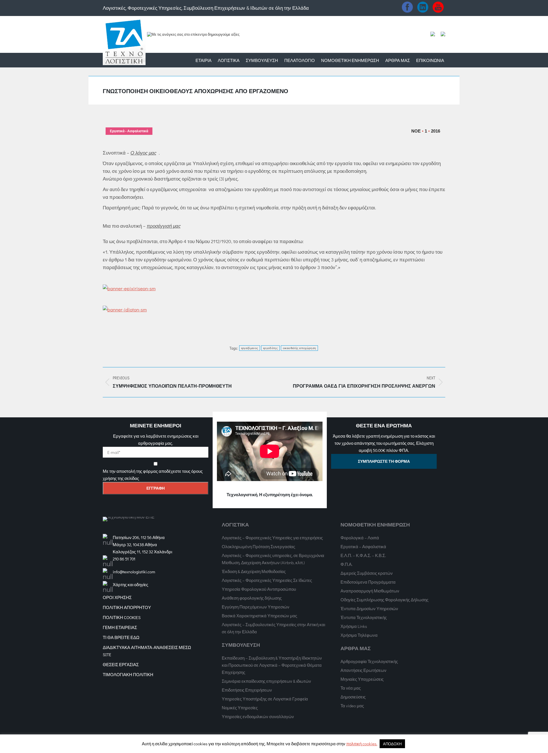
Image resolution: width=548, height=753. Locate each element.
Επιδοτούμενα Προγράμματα (368, 582)
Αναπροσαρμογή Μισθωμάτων (370, 591)
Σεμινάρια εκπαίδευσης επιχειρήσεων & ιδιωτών (266, 681)
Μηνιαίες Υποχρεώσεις (362, 679)
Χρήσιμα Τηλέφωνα (359, 635)
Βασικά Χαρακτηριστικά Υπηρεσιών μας (259, 615)
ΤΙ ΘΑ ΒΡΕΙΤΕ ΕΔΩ (121, 637)
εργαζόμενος (249, 348)
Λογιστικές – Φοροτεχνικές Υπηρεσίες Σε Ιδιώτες (267, 580)
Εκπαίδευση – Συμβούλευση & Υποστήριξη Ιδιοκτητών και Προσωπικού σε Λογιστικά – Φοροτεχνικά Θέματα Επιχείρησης (272, 665)
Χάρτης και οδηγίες (130, 584)
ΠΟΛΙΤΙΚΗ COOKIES (122, 617)
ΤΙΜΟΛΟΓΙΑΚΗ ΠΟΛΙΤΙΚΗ (128, 674)
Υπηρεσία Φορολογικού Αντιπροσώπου (259, 589)
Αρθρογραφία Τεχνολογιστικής (369, 661)
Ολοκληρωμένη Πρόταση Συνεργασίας (258, 546)
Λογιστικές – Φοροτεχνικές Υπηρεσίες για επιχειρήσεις (272, 537)
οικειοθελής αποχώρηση (299, 348)
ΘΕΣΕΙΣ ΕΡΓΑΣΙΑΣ (121, 664)
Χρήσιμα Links (354, 626)
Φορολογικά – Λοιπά (360, 537)
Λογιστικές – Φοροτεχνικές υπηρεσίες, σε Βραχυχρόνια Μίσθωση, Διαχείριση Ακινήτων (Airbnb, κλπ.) (273, 558)
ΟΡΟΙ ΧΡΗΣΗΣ (117, 597)
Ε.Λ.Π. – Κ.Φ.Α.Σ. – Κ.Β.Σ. (363, 555)
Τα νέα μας (351, 688)
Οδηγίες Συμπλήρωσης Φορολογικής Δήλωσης (384, 599)
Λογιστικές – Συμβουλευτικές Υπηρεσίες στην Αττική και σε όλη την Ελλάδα (273, 628)
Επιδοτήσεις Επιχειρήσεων (247, 690)
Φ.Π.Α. (346, 564)
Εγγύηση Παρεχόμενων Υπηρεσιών (255, 607)
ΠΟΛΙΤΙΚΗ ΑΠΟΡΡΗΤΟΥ (127, 607)
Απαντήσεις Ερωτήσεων (363, 670)
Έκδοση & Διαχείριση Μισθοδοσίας (254, 571)
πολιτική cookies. (361, 743)
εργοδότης (270, 348)
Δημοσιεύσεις (353, 697)
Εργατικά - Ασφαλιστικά (129, 131)
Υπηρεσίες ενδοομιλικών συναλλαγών (258, 716)
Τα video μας (352, 705)
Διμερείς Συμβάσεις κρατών (367, 573)
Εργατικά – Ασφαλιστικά (363, 546)
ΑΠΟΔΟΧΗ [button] (392, 743)
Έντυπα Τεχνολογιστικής (364, 617)
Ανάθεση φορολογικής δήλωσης (252, 598)
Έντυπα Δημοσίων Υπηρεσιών (369, 608)
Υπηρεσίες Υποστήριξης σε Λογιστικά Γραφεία (265, 699)
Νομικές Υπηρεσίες (240, 707)
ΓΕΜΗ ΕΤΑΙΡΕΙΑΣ (120, 627)
